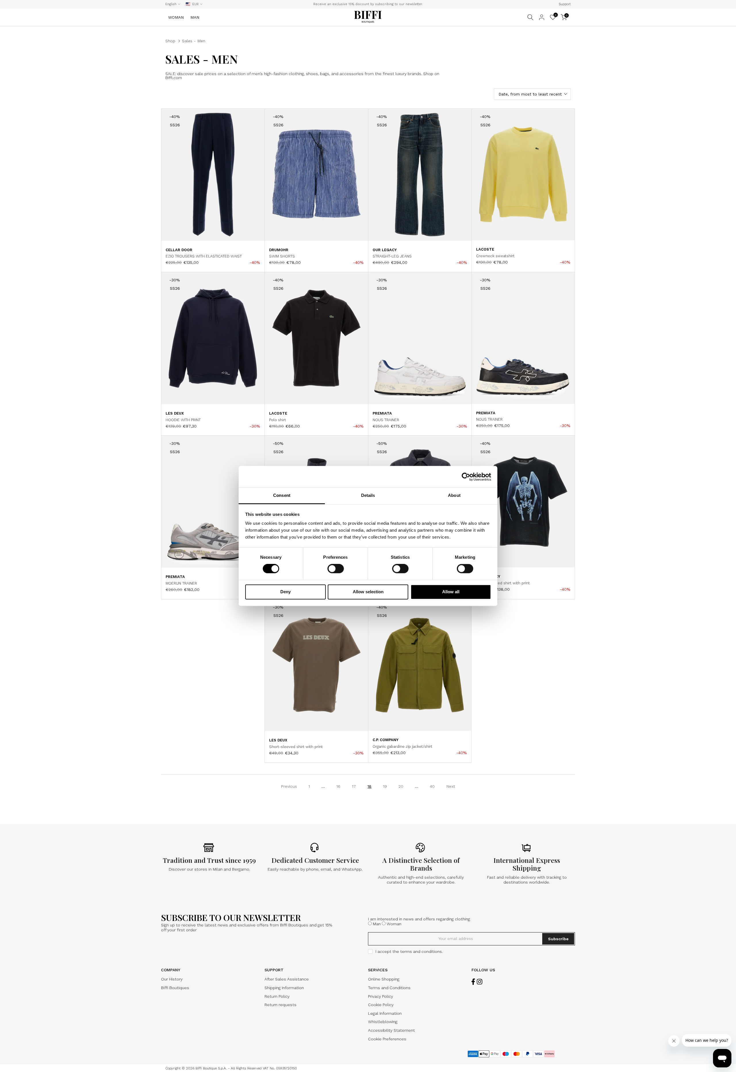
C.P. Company (385, 740)
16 (338, 786)
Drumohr (278, 250)
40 (432, 786)
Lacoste (485, 249)
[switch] (335, 568)
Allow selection (368, 591)
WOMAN (176, 17)
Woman (394, 924)
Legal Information (385, 1013)
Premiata (382, 413)
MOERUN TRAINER (181, 583)
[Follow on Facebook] (473, 981)
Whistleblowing (382, 1021)
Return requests (280, 1004)
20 (400, 786)
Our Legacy (385, 250)
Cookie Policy (381, 1004)
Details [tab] (368, 495)
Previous (289, 786)
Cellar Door (179, 250)
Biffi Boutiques (175, 987)
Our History (172, 979)
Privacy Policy (380, 996)
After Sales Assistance (286, 979)
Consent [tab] (281, 495)
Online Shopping (383, 979)
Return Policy (277, 996)
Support (565, 4)
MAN (194, 17)
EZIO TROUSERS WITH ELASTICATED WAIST (204, 256)
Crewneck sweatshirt (495, 256)
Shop (170, 41)
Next (450, 786)
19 (385, 786)
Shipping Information (284, 987)
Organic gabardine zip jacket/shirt (402, 746)
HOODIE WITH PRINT (183, 420)
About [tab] (454, 495)
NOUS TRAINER (386, 420)
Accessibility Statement (391, 1030)
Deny (285, 591)
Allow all (450, 591)
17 (354, 786)
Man (377, 924)
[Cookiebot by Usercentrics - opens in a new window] (466, 476)
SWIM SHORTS (282, 256)
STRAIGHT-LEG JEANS (392, 256)
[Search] (530, 17)
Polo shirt (277, 420)
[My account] (541, 17)
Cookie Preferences (387, 1039)
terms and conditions (421, 951)
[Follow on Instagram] (479, 981)
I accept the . (409, 951)
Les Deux (175, 413)
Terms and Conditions (389, 987)
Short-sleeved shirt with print (503, 583)
